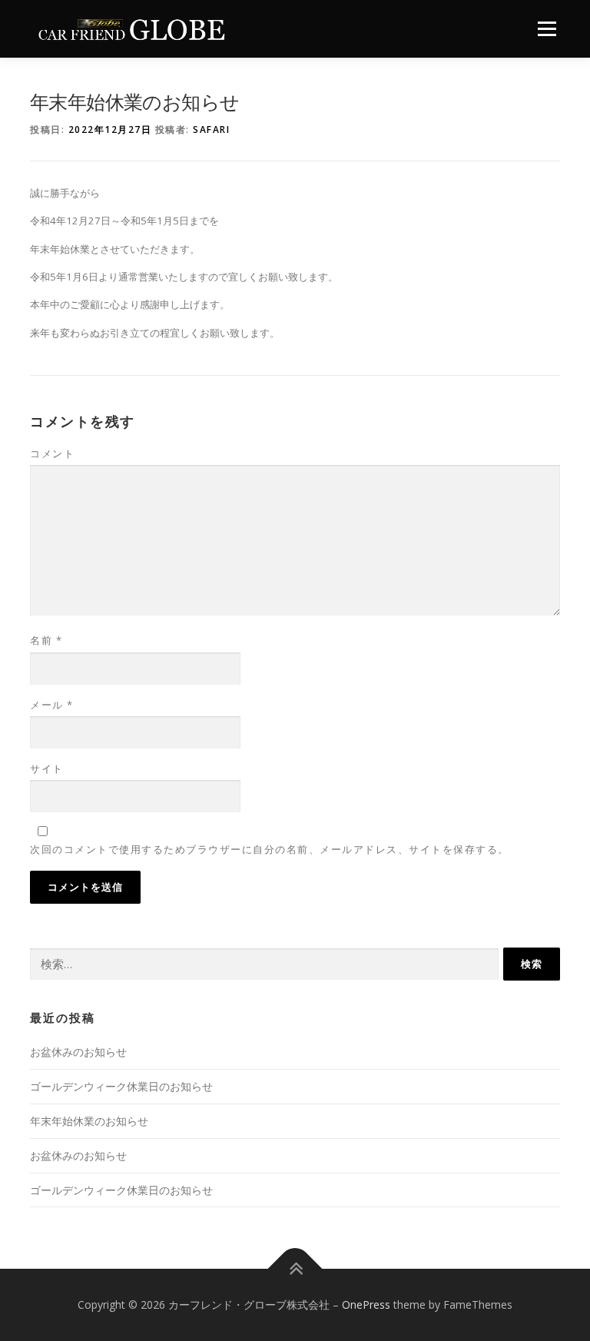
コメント (52, 453)
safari (211, 129)
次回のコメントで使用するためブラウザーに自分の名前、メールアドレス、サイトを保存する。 (269, 849)
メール (52, 705)
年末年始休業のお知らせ (89, 1121)
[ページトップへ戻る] (295, 1269)
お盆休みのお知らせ (78, 1051)
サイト (47, 768)
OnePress (366, 1304)
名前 (46, 640)
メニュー (546, 28)
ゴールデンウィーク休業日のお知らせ (121, 1086)
